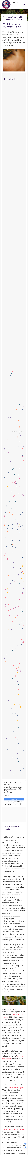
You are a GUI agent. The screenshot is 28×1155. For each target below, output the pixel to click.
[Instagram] (14, 6)
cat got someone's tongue (13, 1129)
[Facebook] (14, 2)
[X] (17, 2)
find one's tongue (16, 1088)
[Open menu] (24, 4)
